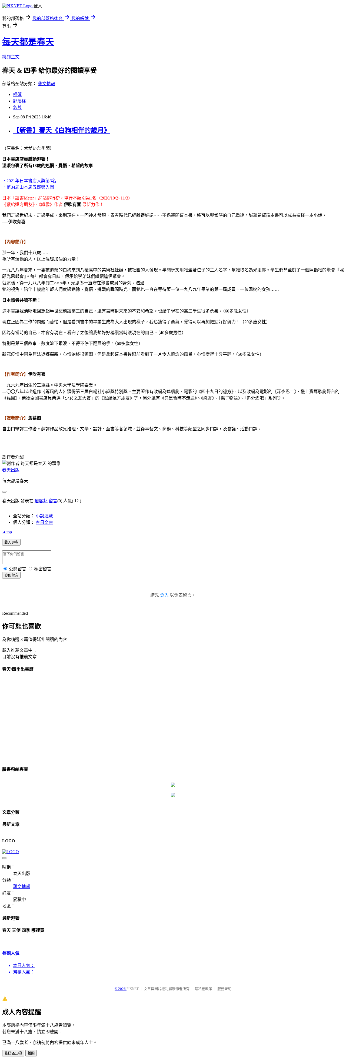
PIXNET (133, 989)
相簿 (17, 94)
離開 (31, 1053)
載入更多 (11, 542)
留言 (53, 500)
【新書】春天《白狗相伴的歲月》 (61, 130)
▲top (7, 532)
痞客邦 (41, 500)
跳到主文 (10, 57)
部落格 (19, 101)
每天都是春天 (28, 42)
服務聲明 (224, 989)
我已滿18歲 (13, 1053)
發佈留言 (11, 575)
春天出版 (10, 470)
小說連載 (44, 516)
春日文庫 (44, 522)
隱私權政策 (203, 989)
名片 (17, 107)
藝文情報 (46, 83)
